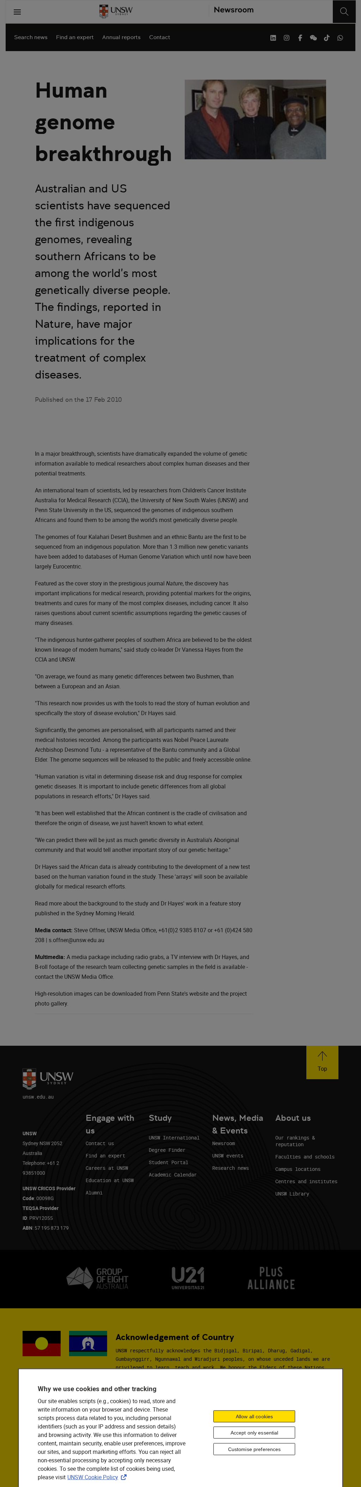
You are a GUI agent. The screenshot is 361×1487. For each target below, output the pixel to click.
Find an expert (75, 37)
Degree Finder (167, 1150)
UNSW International (174, 1137)
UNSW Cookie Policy (98, 1477)
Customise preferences (254, 1449)
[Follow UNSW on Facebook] (300, 37)
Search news (31, 37)
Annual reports (121, 37)
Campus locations (297, 1169)
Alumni (94, 1192)
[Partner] (231, 11)
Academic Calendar (173, 1174)
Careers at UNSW (107, 1168)
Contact (159, 37)
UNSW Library (292, 1193)
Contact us (100, 1143)
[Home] (116, 12)
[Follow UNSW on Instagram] (286, 37)
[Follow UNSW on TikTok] (327, 37)
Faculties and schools (305, 1156)
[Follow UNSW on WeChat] (313, 37)
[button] (322, 1062)
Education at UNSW (110, 1180)
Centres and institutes (306, 1181)
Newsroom (223, 1143)
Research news (230, 1168)
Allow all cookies (254, 1416)
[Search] (344, 11)
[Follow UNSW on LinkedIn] (273, 37)
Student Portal (168, 1162)
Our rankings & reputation (295, 1141)
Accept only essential (255, 1433)
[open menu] (17, 11)
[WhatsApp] (340, 37)
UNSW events (227, 1155)
